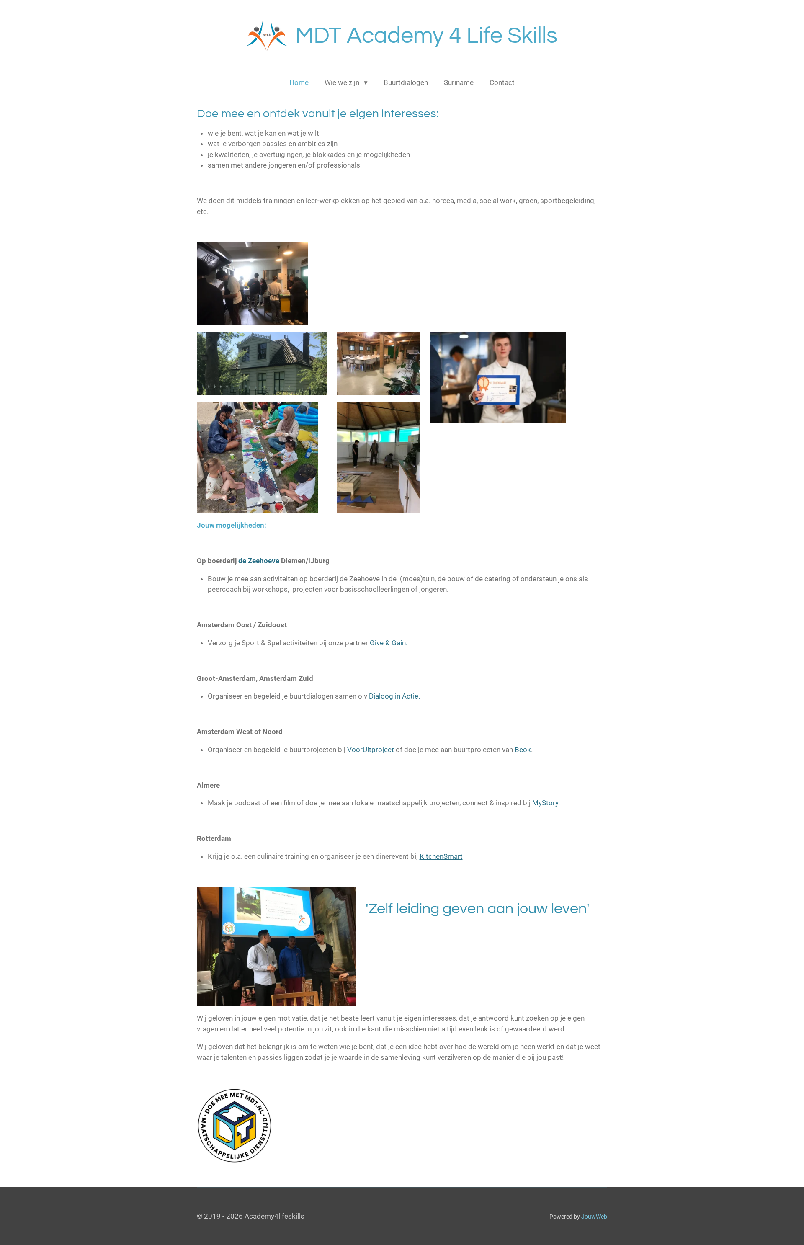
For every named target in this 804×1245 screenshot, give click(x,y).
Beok (522, 749)
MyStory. (546, 803)
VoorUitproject (370, 749)
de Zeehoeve (259, 561)
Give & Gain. (388, 643)
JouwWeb (594, 1216)
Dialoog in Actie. (394, 696)
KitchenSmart (441, 856)
